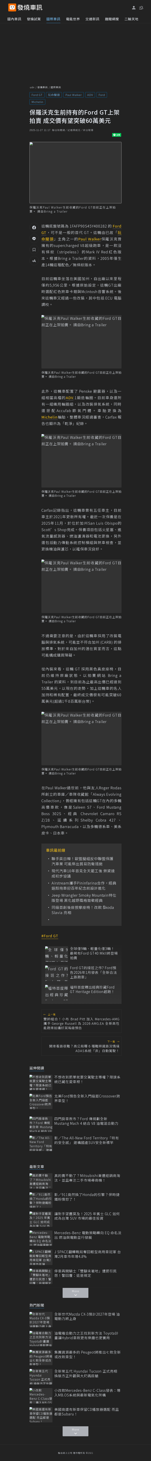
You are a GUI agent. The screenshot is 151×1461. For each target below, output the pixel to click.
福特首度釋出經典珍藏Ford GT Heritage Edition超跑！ (92, 989)
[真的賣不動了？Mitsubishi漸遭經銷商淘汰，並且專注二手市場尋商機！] (40, 1181)
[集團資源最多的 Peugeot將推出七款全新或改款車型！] (40, 1357)
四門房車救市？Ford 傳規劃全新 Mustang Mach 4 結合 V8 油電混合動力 (86, 1121)
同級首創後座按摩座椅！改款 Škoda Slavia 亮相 (83, 910)
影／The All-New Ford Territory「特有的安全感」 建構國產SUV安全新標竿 (86, 1140)
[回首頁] (30, 7)
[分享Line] (34, 238)
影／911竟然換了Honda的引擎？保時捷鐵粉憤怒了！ (87, 1196)
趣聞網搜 (112, 18)
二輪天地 (131, 18)
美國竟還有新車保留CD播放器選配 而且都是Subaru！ (86, 1411)
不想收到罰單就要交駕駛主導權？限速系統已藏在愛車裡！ (87, 1079)
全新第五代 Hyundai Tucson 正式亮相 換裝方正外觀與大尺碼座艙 (85, 1373)
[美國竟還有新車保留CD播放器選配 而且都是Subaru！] (40, 1414)
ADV (90, 95)
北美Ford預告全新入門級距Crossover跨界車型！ (87, 1098)
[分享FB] (34, 227)
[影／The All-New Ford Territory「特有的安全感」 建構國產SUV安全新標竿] (40, 1143)
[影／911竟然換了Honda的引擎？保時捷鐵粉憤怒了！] (40, 1200)
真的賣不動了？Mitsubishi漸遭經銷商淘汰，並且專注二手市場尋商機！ (87, 1177)
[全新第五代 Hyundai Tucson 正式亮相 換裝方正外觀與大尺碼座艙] (40, 1376)
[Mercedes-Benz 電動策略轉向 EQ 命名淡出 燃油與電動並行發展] (40, 1238)
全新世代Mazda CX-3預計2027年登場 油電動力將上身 (87, 1316)
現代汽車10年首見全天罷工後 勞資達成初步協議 (83, 873)
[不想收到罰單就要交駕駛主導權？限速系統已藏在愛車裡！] (40, 1082)
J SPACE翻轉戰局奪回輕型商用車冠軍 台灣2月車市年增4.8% (87, 1254)
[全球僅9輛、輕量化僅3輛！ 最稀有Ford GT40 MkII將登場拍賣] (56, 954)
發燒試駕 (34, 18)
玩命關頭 (54, 95)
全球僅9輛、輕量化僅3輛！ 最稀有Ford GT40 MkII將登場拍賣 (94, 953)
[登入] (134, 7)
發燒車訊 (42, 87)
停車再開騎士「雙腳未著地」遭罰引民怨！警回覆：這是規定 (85, 1273)
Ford (102, 95)
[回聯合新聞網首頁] (12, 7)
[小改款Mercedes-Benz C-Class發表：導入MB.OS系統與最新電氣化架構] (40, 1395)
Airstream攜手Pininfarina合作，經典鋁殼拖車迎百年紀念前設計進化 (84, 885)
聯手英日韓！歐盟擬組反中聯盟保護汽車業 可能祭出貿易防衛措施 (82, 861)
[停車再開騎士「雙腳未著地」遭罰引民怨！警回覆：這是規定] (40, 1276)
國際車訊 (53, 18)
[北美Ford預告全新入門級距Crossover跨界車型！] (40, 1101)
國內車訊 (14, 18)
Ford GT (37, 95)
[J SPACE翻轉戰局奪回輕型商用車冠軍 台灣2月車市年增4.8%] (40, 1257)
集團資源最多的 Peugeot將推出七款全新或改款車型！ (87, 1354)
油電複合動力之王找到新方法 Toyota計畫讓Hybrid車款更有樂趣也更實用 (86, 1335)
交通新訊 (92, 18)
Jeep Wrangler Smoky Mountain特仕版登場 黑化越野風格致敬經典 (84, 898)
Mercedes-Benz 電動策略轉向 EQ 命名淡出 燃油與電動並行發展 (88, 1235)
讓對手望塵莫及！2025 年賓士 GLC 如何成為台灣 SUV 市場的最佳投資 (87, 1216)
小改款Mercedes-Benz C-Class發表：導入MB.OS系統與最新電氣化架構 (87, 1392)
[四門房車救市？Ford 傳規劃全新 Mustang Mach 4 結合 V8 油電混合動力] (40, 1124)
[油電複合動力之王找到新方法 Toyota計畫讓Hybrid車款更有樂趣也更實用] (40, 1338)
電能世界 (73, 18)
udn (32, 87)
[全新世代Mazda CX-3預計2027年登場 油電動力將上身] (40, 1319)
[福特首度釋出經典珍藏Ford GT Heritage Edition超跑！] (56, 992)
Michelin (37, 102)
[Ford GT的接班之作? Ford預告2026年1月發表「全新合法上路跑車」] (56, 973)
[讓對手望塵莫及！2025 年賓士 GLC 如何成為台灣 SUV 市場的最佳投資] (40, 1219)
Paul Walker (73, 95)
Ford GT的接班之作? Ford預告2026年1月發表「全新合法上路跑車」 (93, 972)
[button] (141, 7)
